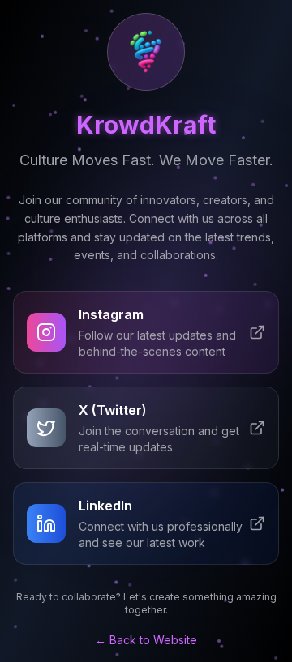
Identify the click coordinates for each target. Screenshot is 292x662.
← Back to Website (146, 640)
